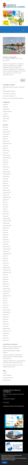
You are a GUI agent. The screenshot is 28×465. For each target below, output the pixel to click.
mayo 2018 (5, 279)
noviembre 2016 (7, 312)
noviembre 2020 (7, 221)
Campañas (5, 107)
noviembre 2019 (7, 249)
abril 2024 (5, 148)
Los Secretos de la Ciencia (9, 93)
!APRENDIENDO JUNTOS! (9, 91)
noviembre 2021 (7, 192)
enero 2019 (5, 265)
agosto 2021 (6, 199)
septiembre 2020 (7, 225)
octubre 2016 (6, 314)
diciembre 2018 (6, 267)
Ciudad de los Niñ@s (10, 58)
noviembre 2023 (7, 157)
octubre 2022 (6, 176)
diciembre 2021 (6, 190)
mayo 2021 (5, 207)
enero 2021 (5, 216)
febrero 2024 (6, 150)
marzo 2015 (6, 338)
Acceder (5, 373)
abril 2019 (5, 260)
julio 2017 (5, 298)
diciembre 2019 (6, 246)
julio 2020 (5, 230)
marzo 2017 (6, 305)
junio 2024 (5, 146)
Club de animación (7, 111)
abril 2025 (5, 139)
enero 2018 (5, 286)
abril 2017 (5, 303)
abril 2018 (5, 281)
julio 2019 (5, 256)
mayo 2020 (5, 235)
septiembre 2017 (7, 296)
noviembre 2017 (7, 291)
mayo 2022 (5, 181)
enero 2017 (5, 307)
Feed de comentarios (8, 377)
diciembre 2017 (6, 288)
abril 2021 (5, 209)
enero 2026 (5, 129)
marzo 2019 (6, 263)
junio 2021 (5, 204)
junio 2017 (5, 300)
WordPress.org (6, 380)
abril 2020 (5, 237)
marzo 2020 (6, 239)
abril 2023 (5, 164)
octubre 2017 (6, 293)
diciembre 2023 (6, 155)
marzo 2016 (6, 324)
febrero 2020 (6, 242)
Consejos (5, 114)
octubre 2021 (6, 195)
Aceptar (4, 462)
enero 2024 (5, 153)
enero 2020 (5, 244)
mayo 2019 (5, 258)
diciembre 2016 (6, 310)
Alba (4, 365)
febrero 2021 (6, 214)
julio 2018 (5, 274)
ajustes (13, 459)
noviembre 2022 (7, 174)
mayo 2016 (5, 319)
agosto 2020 (6, 228)
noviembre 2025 (7, 132)
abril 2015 (5, 335)
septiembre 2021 (7, 197)
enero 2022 (5, 188)
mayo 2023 (5, 162)
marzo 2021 (6, 211)
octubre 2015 (6, 333)
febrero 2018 (6, 284)
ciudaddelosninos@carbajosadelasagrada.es (13, 406)
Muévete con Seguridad (9, 57)
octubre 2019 (6, 251)
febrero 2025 (6, 141)
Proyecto (5, 121)
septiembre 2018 (7, 272)
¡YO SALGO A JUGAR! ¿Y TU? (9, 96)
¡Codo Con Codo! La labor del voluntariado (13, 98)
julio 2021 (5, 202)
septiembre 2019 (7, 253)
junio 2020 (5, 232)
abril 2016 (5, 321)
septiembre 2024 (7, 143)
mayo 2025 (5, 136)
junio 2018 (5, 277)
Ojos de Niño (6, 60)
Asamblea (5, 104)
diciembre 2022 (6, 171)
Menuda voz (6, 116)
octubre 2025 (6, 134)
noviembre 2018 (7, 270)
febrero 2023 (6, 167)
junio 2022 (5, 178)
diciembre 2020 (6, 218)
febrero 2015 (6, 340)
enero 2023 (5, 169)
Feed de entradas (7, 375)
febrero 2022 (6, 185)
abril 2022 (5, 183)
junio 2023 (5, 160)
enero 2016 (5, 326)
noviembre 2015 (7, 331)
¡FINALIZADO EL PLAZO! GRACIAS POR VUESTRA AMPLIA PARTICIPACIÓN (13, 356)
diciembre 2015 (6, 328)
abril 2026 (5, 127)
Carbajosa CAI (6, 109)
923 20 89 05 (6, 402)
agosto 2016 (6, 317)
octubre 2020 (6, 223)
